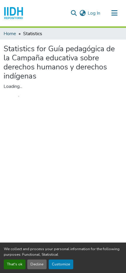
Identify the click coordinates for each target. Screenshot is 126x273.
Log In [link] (94, 13)
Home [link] (10, 33)
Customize (61, 264)
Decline (36, 264)
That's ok (14, 264)
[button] (14, 13)
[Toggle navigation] (114, 13)
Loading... (13, 86)
